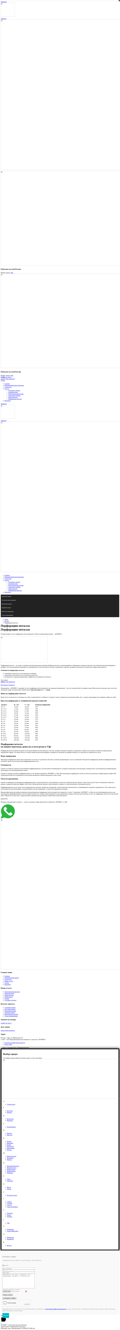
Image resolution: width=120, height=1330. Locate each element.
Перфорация (8, 997)
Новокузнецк (11, 1169)
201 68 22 (6, 377)
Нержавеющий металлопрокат (14, 385)
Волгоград (10, 1119)
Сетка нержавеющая (7, 615)
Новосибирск (11, 1171)
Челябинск (10, 1239)
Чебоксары (10, 1237)
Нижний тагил (11, 1168)
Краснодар (10, 1146)
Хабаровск (10, 1229)
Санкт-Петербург (12, 1207)
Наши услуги (8, 981)
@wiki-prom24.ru (8, 682)
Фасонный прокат (7, 604)
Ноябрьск (10, 1173)
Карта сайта (8, 1044)
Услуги (6, 389)
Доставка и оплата (14, 390)
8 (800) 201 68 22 (6, 1023)
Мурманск (10, 1158)
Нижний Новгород (13, 1166)
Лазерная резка (13, 392)
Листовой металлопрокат (9, 600)
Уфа (11, 273)
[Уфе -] (3, 380)
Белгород (10, 1111)
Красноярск (10, 1148)
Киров (9, 1145)
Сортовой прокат (6, 596)
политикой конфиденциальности (55, 1309)
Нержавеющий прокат (11, 978)
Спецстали (7, 387)
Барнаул (9, 1112)
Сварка (6, 998)
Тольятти (10, 1213)
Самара (9, 1202)
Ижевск (9, 1133)
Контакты (7, 400)
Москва (9, 1159)
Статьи (6, 983)
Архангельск (11, 1104)
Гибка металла (12, 397)
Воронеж (10, 1120)
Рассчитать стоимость (8, 685)
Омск (8, 1179)
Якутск (9, 1245)
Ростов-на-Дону (12, 1195)
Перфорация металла (15, 399)
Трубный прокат (6, 607)
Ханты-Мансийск (12, 1231)
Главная (7, 384)
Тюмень (9, 1216)
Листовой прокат (10, 1009)
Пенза (9, 1187)
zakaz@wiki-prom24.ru (8, 379)
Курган (9, 1150)
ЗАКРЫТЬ (5, 1315)
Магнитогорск (11, 1156)
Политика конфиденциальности (14, 1043)
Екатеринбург (11, 1127)
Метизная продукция (8, 611)
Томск (9, 1215)
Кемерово (10, 1143)
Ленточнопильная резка (16, 394)
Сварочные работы (14, 395)
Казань (9, 1141)
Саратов (9, 1203)
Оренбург (10, 1181)
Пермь (9, 1189)
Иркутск (9, 1135)
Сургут (9, 1205)
